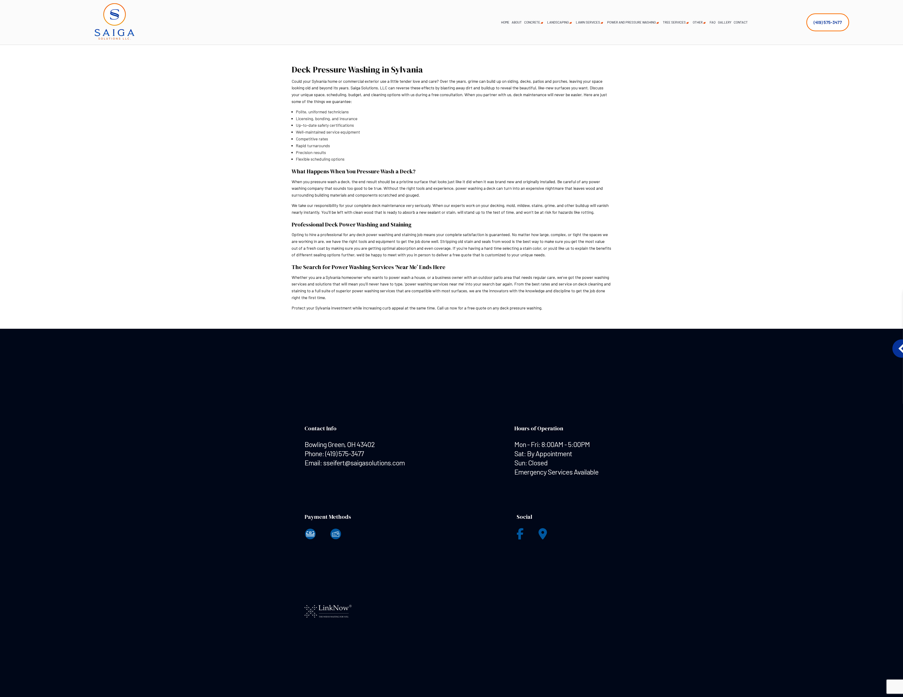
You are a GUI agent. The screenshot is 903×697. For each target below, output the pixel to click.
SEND (861, 391)
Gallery (724, 22)
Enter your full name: (806, 309)
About (517, 22)
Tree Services (674, 22)
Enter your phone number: (810, 325)
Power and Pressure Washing (631, 22)
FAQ (713, 22)
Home (505, 22)
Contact (741, 22)
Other (698, 22)
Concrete (532, 22)
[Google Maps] (543, 536)
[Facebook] (520, 536)
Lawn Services (588, 22)
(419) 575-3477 (828, 22)
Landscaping (558, 22)
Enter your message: (806, 358)
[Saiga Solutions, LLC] (114, 21)
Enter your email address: (810, 342)
